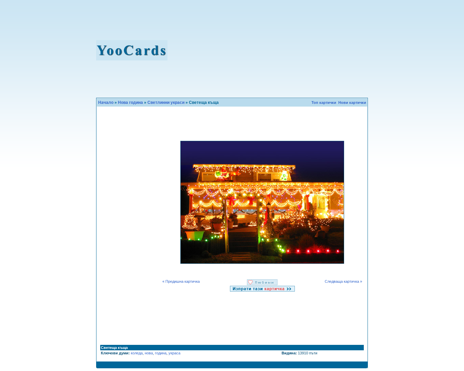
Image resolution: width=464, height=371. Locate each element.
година (160, 353)
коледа (137, 353)
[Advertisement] (273, 50)
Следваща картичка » (343, 281)
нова (149, 353)
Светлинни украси (165, 102)
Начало (105, 102)
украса (174, 353)
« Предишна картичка (181, 281)
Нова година (130, 102)
